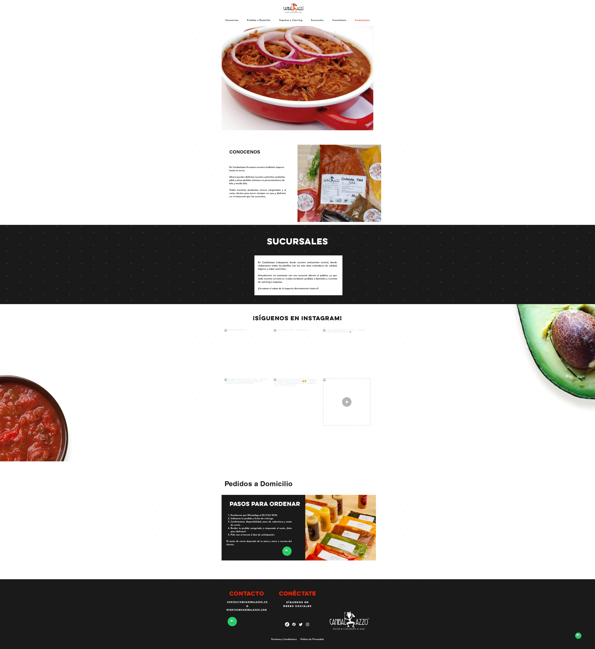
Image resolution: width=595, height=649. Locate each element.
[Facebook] (294, 624)
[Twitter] (301, 624)
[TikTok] (287, 624)
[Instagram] (307, 624)
